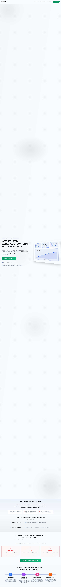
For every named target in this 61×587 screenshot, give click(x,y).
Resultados (49, 1)
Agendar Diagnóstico (56, 1)
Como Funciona (43, 1)
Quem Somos (36, 1)
